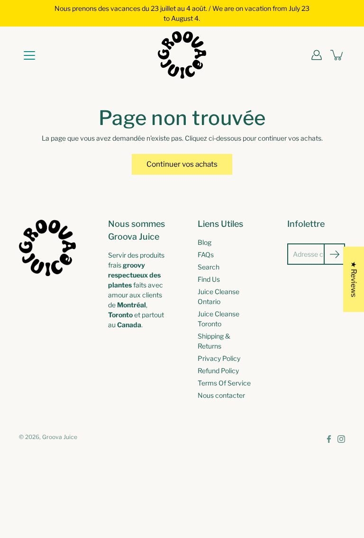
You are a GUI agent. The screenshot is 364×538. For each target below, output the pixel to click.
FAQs (206, 255)
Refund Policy (218, 371)
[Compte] (316, 55)
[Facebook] (329, 439)
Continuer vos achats (182, 164)
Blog (204, 242)
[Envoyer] (334, 254)
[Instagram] (341, 439)
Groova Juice (59, 436)
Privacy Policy (219, 358)
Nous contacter (221, 395)
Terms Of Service (224, 383)
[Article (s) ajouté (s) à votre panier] (337, 55)
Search (208, 267)
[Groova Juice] (182, 55)
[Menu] (29, 55)
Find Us (209, 279)
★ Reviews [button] (353, 279)
